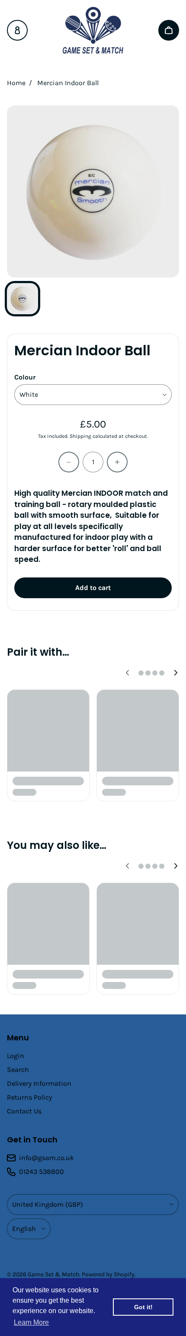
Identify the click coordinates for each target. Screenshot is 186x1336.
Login (15, 1056)
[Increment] (117, 462)
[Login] (17, 30)
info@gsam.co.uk (46, 1158)
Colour (24, 377)
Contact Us (24, 1111)
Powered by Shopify (108, 1274)
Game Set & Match (53, 1274)
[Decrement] (68, 462)
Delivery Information (39, 1083)
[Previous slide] (127, 673)
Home (16, 83)
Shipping (80, 436)
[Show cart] (168, 30)
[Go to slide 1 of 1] (22, 298)
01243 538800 (41, 1171)
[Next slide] (175, 673)
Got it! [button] (143, 1307)
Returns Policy (29, 1097)
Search (18, 1069)
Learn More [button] (31, 1322)
